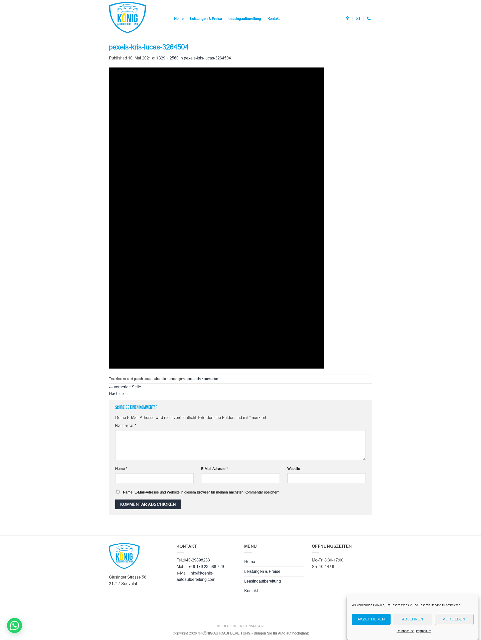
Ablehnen (412, 619)
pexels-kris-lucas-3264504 (207, 58)
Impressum (423, 631)
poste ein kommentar (202, 379)
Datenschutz (405, 631)
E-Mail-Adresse (214, 469)
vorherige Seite (125, 387)
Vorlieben (454, 619)
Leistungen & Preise (206, 19)
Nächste (119, 393)
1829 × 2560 (167, 58)
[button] (14, 625)
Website (293, 469)
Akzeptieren (371, 619)
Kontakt (274, 19)
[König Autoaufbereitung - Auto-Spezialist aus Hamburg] (138, 17)
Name (121, 469)
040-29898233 (197, 560)
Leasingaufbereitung (244, 19)
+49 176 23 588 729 (206, 566)
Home (179, 19)
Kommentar (125, 425)
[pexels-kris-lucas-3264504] (216, 218)
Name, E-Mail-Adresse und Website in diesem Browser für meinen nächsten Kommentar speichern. (202, 492)
